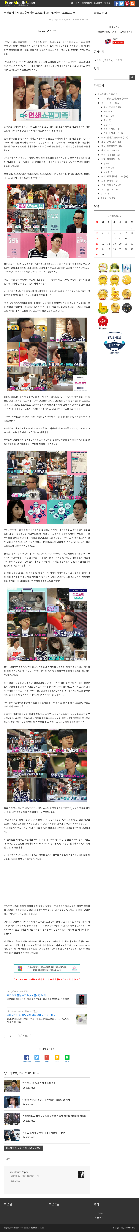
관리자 (100, 1213)
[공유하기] (13, 1036)
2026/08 (114, 216)
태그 (77, 3)
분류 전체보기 (107, 94)
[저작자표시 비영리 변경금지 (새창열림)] (35, 1036)
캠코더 (108, 116)
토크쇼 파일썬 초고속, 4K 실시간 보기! (27, 995)
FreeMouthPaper (18, 1172)
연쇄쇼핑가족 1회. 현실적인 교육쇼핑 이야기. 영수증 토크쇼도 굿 (39, 13)
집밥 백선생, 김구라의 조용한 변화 (39, 1083)
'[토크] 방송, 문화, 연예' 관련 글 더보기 (23, 1148)
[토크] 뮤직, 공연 (110, 142)
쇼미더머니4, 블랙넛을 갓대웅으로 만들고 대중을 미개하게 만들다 (54, 1116)
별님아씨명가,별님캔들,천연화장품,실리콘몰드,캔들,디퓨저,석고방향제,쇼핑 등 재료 (38, 1020)
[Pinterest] (127, 3)
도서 (107, 120)
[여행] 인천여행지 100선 (114, 176)
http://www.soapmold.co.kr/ (19, 1011)
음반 (107, 124)
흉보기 (105, 194)
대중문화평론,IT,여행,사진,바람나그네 (24, 1176)
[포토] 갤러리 (109, 181)
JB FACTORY (129, 1228)
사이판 (108, 168)
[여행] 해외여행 (110, 159)
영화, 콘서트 (111, 129)
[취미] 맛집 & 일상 (111, 185)
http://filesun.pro (15, 991)
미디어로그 (87, 3)
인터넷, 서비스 (113, 133)
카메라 (108, 111)
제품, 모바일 (112, 107)
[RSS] (132, 3)
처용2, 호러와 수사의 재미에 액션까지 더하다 (44, 1133)
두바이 (108, 172)
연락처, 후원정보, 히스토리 (109, 60)
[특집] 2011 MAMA (111, 150)
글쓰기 (100, 1218)
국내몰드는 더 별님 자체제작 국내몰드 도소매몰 (31, 1015)
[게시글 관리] (16, 1036)
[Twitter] (121, 3)
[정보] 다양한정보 (111, 146)
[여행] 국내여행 (110, 155)
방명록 (107, 3)
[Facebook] (116, 3)
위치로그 (98, 3)
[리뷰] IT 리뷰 (110, 103)
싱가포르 (109, 163)
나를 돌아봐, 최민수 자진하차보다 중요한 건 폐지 (46, 1100)
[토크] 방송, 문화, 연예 (61, 20)
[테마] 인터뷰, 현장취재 (114, 137)
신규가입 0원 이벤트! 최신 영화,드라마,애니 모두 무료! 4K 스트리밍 (38, 999)
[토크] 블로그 (109, 189)
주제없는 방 (107, 198)
